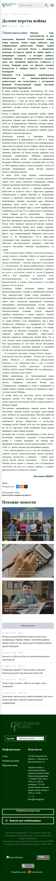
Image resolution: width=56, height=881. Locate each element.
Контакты (35, 749)
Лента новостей (28, 625)
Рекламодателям (10, 760)
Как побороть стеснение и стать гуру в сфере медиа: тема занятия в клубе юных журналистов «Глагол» (27, 608)
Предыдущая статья (11, 492)
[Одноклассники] (22, 486)
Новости (16, 14)
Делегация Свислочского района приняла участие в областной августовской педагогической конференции (27, 699)
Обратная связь (10, 765)
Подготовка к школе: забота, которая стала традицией (26, 536)
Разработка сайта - (19, 872)
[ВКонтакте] (18, 486)
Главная (5, 14)
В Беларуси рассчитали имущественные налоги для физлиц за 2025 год (25, 573)
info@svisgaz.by (36, 799)
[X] (26, 486)
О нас (5, 756)
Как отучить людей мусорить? (16, 495)
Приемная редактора (28, 810)
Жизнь (25, 14)
